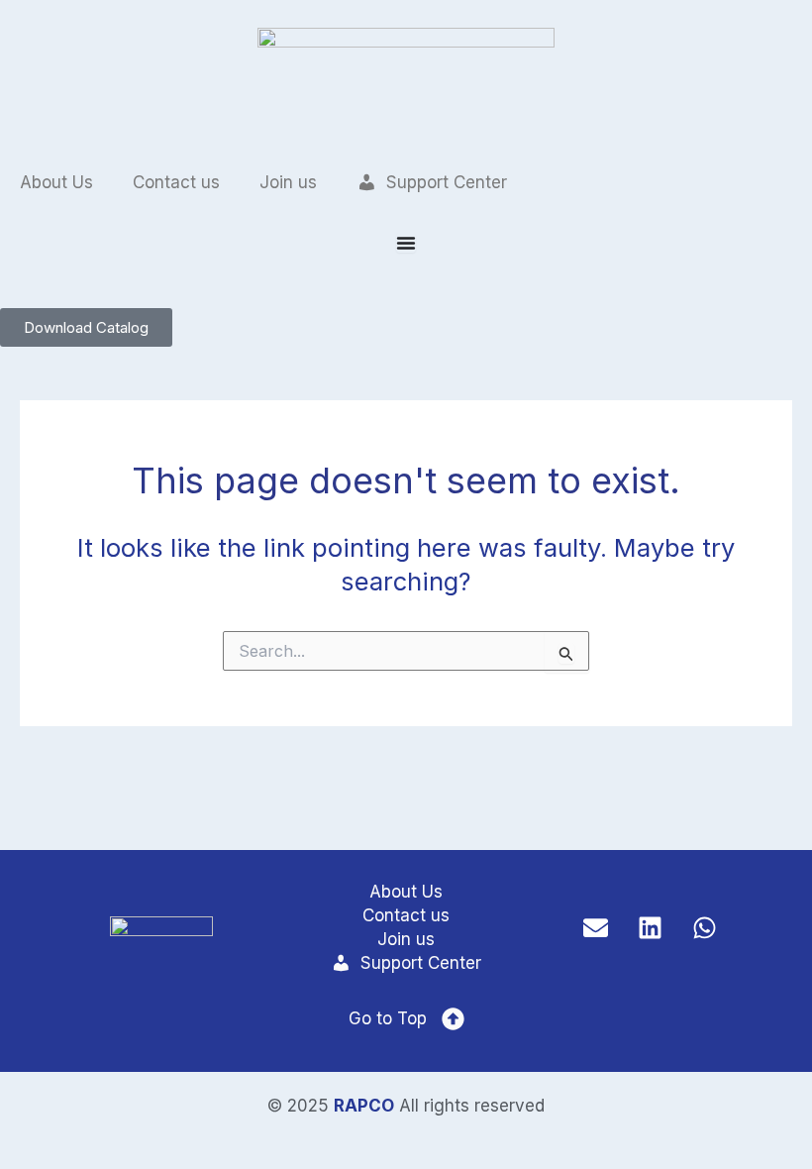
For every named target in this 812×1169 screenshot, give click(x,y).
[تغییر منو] (406, 243)
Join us (288, 182)
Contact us (176, 182)
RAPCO (364, 1106)
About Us (56, 182)
